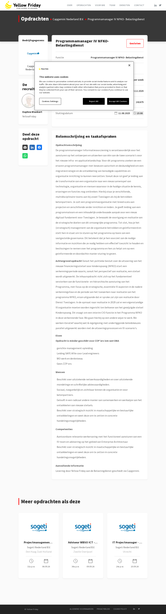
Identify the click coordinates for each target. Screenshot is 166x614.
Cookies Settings (50, 101)
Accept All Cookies (118, 101)
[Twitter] (160, 5)
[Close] (129, 65)
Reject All (93, 101)
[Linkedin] (155, 5)
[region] (84, 85)
